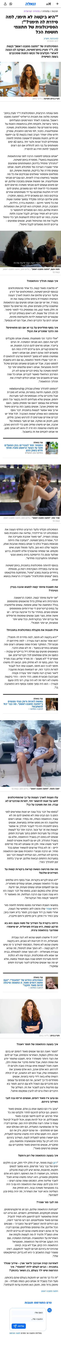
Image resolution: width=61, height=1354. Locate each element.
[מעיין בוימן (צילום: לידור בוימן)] (30, 1019)
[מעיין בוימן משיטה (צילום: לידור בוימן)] (30, 82)
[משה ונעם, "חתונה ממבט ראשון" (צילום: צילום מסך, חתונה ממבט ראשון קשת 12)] (30, 253)
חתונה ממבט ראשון (49, 1291)
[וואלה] (30, 3)
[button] (48, 4)
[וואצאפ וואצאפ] (10, 3)
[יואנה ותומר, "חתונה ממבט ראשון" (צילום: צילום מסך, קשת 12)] (30, 755)
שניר (48, 909)
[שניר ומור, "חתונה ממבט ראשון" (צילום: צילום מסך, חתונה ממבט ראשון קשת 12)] (30, 494)
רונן (55, 1163)
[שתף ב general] (5, 3)
